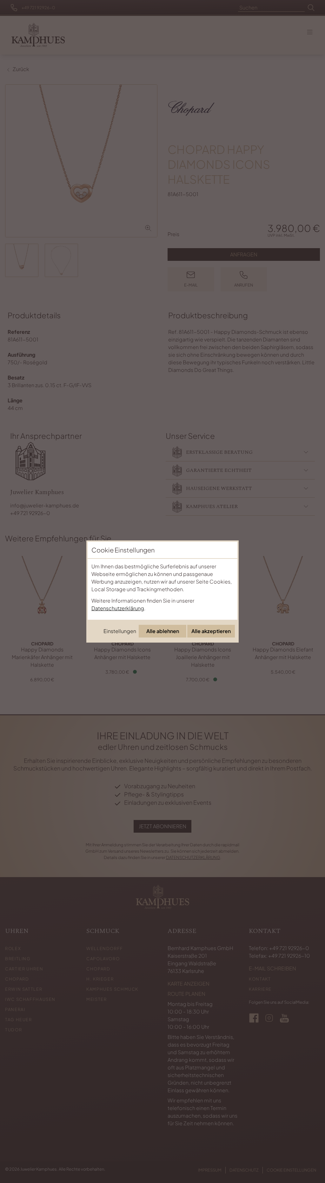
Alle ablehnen (162, 631)
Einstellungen (119, 631)
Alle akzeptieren (211, 631)
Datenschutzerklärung (117, 608)
